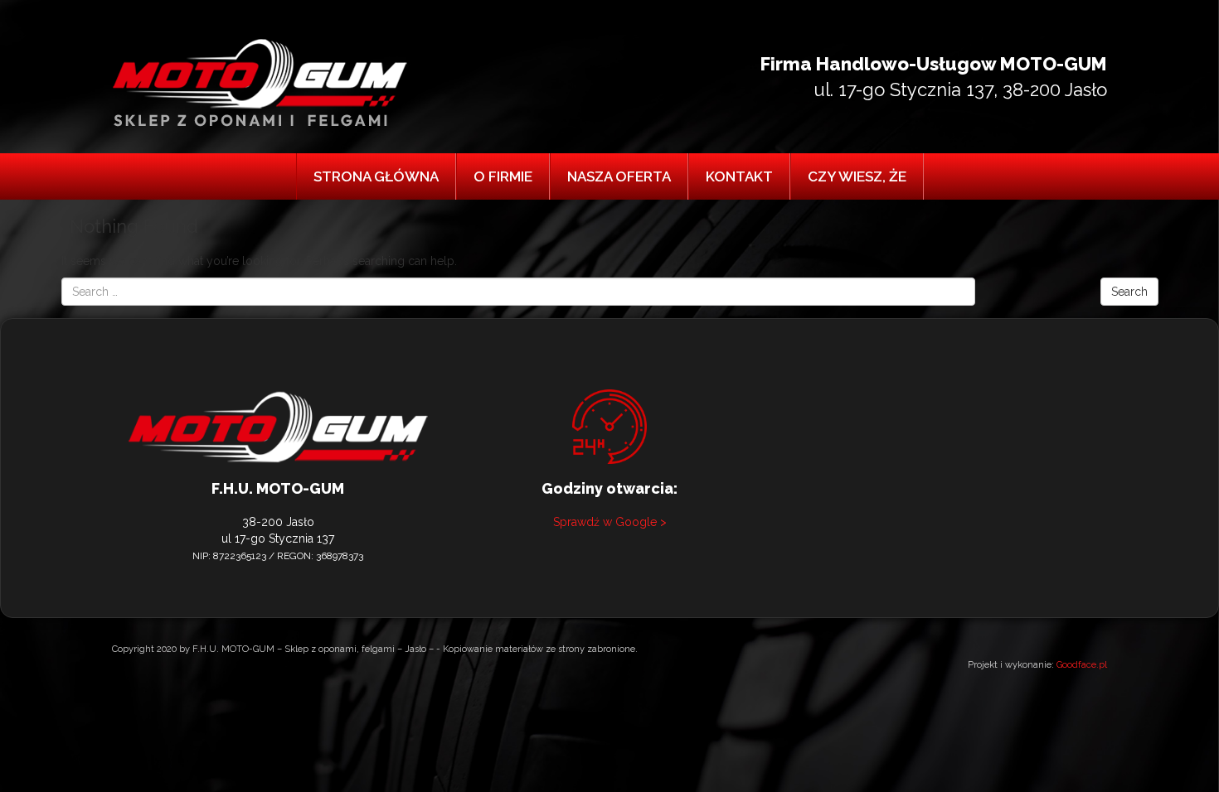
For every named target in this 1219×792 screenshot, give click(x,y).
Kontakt (739, 176)
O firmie (503, 176)
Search (1129, 291)
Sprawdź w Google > (610, 522)
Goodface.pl (1081, 664)
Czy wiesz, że (857, 176)
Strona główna (376, 176)
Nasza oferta (619, 176)
